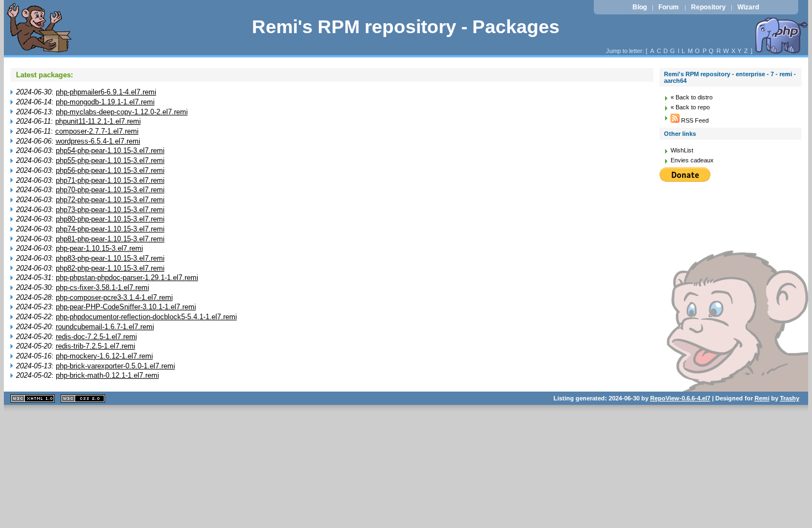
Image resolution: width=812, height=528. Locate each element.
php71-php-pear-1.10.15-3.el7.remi (110, 180)
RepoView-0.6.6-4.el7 (680, 398)
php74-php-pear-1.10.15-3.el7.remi (110, 229)
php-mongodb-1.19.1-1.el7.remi (105, 102)
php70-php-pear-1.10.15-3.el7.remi (110, 190)
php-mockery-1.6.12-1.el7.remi (104, 356)
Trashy (789, 398)
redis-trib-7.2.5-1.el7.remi (95, 346)
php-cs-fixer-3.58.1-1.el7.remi (102, 287)
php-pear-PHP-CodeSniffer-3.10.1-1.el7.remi (126, 307)
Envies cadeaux (692, 160)
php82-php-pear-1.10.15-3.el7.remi (110, 268)
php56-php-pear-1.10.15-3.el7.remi (110, 170)
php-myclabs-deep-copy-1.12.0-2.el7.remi (122, 112)
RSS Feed (694, 120)
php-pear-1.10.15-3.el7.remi (99, 248)
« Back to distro (692, 97)
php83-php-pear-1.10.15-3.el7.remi (110, 258)
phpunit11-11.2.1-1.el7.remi (98, 121)
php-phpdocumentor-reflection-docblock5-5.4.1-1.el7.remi (146, 317)
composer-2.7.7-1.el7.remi (97, 131)
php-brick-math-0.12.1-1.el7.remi (107, 375)
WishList (682, 150)
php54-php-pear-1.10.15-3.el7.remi (110, 150)
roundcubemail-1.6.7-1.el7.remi (105, 327)
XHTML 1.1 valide (32, 398)
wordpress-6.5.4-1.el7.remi (98, 141)
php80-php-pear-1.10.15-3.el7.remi (110, 219)
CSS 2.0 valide (83, 398)
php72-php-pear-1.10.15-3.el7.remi (110, 200)
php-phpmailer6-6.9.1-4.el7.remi (106, 92)
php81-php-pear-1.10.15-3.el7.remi (110, 239)
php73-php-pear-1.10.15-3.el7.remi (110, 209)
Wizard (748, 7)
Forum (668, 7)
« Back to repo (690, 107)
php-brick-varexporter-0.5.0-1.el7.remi (115, 366)
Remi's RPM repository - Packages (406, 27)
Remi (762, 398)
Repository (708, 7)
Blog (639, 7)
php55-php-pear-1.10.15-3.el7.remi (110, 160)
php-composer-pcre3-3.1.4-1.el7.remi (114, 297)
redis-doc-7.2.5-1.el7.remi (96, 336)
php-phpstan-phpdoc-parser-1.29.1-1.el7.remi (127, 277)
